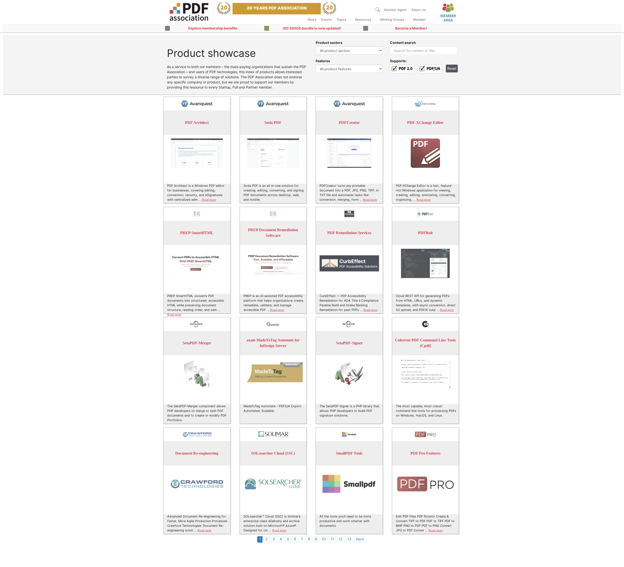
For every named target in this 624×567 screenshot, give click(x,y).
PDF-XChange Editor (425, 122)
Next (360, 539)
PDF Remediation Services (349, 233)
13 (349, 539)
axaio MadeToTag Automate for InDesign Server (273, 343)
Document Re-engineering (196, 453)
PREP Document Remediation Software (273, 233)
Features (323, 61)
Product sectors (329, 42)
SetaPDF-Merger (197, 343)
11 (332, 539)
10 (324, 539)
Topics (341, 19)
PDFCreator (349, 122)
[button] (377, 9)
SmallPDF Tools (349, 453)
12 (340, 539)
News (312, 19)
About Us (418, 10)
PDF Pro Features (425, 453)
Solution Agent (395, 10)
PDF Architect (197, 122)
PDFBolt (425, 233)
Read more (209, 199)
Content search (403, 42)
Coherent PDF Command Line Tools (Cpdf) (425, 343)
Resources (363, 19)
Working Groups (392, 19)
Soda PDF (273, 122)
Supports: (398, 61)
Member (419, 19)
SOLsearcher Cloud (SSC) (273, 453)
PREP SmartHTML (197, 233)
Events (326, 19)
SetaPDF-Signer (349, 343)
